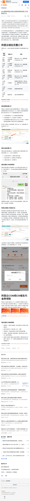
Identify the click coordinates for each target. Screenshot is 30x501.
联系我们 (15, 484)
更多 (2, 475)
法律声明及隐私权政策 (5, 492)
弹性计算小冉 (3, 362)
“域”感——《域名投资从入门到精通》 (9, 472)
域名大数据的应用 (5, 466)
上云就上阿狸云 (4, 432)
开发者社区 (6, 487)
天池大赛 (10, 487)
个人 (28, 8)
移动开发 (14, 348)
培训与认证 (14, 487)
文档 (2, 487)
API (18, 348)
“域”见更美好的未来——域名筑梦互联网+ (10, 469)
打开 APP (26, 1)
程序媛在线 (3, 393)
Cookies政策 (12, 492)
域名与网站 (8, 348)
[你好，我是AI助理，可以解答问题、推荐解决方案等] (22, 5)
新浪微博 (8, 481)
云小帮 (2, 417)
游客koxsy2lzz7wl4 (4, 401)
